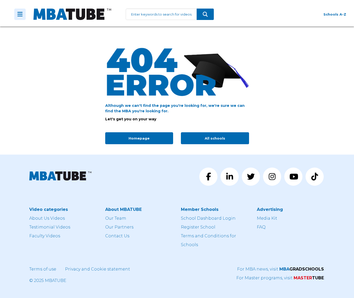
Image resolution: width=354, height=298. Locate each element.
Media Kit (267, 218)
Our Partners (119, 227)
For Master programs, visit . (280, 277)
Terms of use (42, 269)
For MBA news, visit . (281, 269)
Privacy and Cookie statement (97, 269)
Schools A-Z (334, 14)
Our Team (115, 218)
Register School (198, 227)
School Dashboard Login (208, 218)
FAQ (261, 227)
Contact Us (117, 235)
